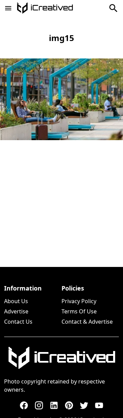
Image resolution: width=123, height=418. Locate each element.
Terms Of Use (79, 311)
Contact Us (18, 321)
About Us (16, 301)
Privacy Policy (79, 301)
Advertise (16, 311)
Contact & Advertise (87, 321)
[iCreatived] (61, 357)
